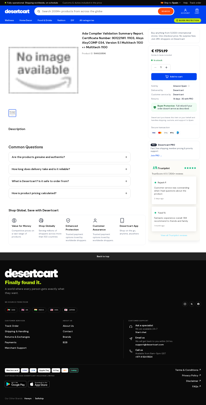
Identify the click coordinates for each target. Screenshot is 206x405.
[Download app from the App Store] (38, 384)
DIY (72, 20)
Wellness (9, 20)
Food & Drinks (45, 20)
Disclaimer (193, 381)
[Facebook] (198, 304)
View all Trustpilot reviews (174, 235)
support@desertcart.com (149, 344)
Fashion (61, 20)
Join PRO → (156, 156)
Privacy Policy (191, 375)
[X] (191, 304)
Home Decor (26, 20)
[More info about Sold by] (188, 86)
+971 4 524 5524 (143, 356)
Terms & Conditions (188, 370)
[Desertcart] (17, 11)
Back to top (103, 256)
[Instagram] (185, 304)
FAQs (196, 386)
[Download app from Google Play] (15, 384)
